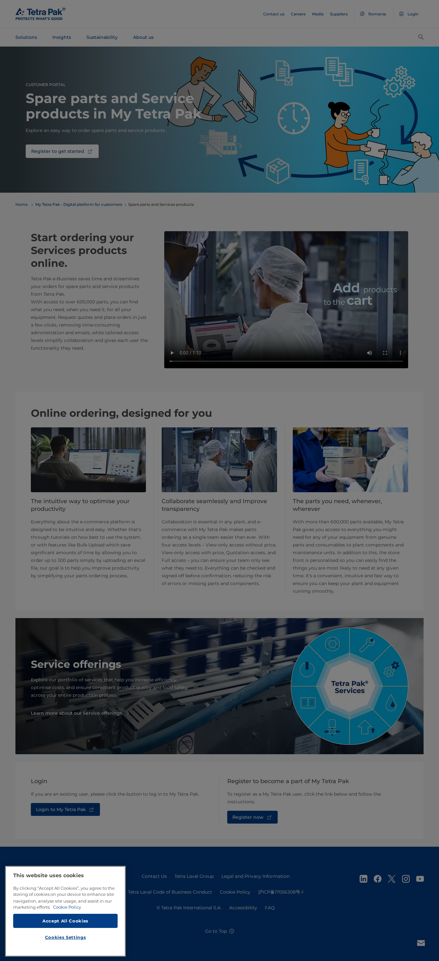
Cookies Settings (65, 937)
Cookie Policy (67, 907)
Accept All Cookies (65, 920)
